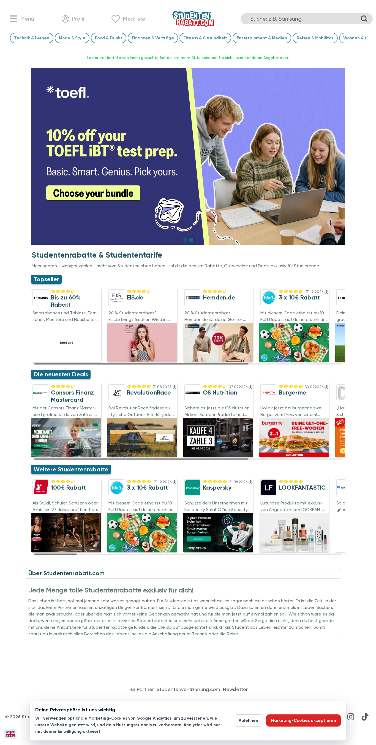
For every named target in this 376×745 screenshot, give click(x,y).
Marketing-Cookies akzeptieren (303, 720)
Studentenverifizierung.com (188, 689)
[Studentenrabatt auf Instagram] (351, 717)
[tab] (185, 240)
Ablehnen (248, 720)
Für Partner (141, 689)
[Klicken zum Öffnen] (188, 156)
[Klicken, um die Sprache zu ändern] (10, 734)
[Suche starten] (364, 18)
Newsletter (235, 689)
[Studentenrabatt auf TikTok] (365, 717)
